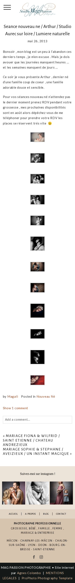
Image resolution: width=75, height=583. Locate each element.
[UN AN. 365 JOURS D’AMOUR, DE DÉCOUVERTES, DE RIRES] (13, 493)
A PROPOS (30, 514)
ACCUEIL (13, 514)
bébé (32, 528)
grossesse (19, 528)
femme (57, 528)
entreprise (46, 532)
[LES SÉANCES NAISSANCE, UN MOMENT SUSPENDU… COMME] (37, 493)
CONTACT (61, 514)
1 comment (15, 408)
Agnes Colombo (29, 573)
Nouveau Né (45, 396)
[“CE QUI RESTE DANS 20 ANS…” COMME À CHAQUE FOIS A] (61, 493)
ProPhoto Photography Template (47, 578)
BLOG (46, 514)
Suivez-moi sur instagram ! (37, 474)
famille (44, 528)
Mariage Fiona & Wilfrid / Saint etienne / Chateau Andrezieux (31, 440)
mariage (27, 532)
